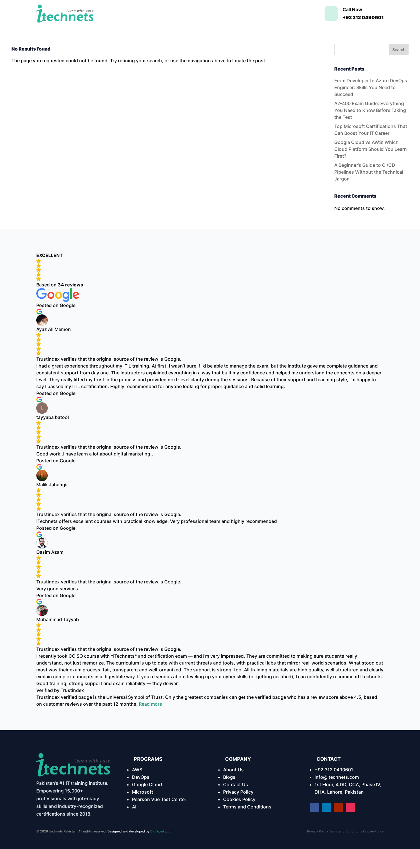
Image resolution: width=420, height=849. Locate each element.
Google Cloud (147, 784)
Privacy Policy (238, 792)
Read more (150, 704)
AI (134, 807)
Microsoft (142, 792)
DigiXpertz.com (161, 831)
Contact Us (235, 784)
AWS (137, 769)
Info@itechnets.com (337, 777)
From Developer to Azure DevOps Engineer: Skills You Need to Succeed (370, 87)
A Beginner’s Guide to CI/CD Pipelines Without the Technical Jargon (368, 172)
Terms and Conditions (247, 807)
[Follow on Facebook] (314, 807)
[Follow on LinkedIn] (326, 807)
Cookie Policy (373, 831)
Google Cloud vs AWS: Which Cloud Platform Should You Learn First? (370, 149)
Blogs (229, 777)
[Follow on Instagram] (350, 807)
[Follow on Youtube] (338, 807)
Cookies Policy (239, 799)
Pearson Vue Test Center (159, 799)
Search (398, 49)
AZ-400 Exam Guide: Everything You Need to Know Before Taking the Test (370, 110)
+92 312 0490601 (334, 769)
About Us (233, 769)
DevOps (140, 777)
